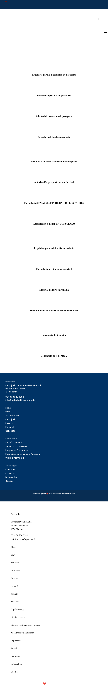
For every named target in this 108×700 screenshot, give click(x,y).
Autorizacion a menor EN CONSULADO (54, 223)
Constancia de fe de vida (54, 335)
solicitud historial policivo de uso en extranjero (54, 310)
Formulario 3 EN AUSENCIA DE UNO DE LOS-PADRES (54, 203)
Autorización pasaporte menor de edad (54, 182)
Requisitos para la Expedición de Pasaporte (54, 74)
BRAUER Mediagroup (69, 683)
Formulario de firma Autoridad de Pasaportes (54, 161)
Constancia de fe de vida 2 (54, 355)
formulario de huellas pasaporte (54, 137)
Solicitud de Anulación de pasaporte (54, 116)
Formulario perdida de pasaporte (54, 95)
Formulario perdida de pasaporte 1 (54, 269)
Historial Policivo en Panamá (54, 289)
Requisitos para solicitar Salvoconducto (54, 248)
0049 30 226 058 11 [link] (14, 397)
